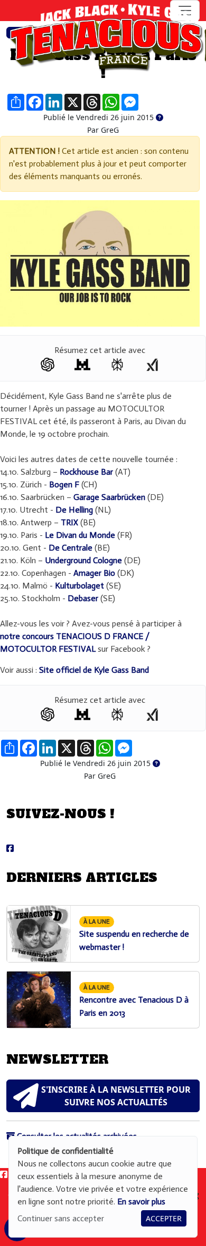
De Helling (74, 510)
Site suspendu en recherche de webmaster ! (134, 935)
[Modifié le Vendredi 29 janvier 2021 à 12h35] (159, 117)
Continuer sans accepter (60, 1218)
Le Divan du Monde (80, 535)
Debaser (83, 598)
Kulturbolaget (79, 586)
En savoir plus (141, 1201)
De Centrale (70, 548)
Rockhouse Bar (86, 472)
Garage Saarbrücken (109, 497)
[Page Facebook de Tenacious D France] (10, 848)
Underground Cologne (83, 560)
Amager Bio (94, 573)
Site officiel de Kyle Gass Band (94, 670)
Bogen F (64, 484)
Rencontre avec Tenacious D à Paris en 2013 (134, 1001)
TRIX (69, 522)
